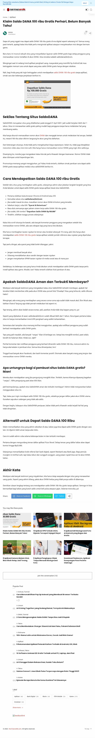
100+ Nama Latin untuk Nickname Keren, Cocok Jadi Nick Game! (44, 635)
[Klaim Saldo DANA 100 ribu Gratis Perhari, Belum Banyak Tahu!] (17, 520)
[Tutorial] (26, 592)
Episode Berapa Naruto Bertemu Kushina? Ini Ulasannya (41, 680)
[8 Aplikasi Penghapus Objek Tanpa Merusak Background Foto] (47, 547)
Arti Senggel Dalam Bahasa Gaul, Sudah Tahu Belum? (40, 662)
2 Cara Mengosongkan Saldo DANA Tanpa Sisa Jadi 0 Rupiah (43, 617)
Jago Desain (50, 729)
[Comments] (85, 33)
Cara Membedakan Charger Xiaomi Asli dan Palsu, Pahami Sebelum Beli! (48, 626)
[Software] (21, 650)
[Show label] (18, 707)
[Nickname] (21, 632)
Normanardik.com (15, 729)
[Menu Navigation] (4, 10)
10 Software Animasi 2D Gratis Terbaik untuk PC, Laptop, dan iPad (45, 653)
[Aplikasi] (20, 641)
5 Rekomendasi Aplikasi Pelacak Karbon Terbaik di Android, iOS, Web (46, 644)
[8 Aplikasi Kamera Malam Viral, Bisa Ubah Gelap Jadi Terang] (17, 547)
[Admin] (10, 32)
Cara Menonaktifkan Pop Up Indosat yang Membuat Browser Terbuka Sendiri (47, 595)
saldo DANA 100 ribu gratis (64, 72)
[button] (86, 10)
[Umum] (20, 606)
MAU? (85, 3)
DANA (42, 135)
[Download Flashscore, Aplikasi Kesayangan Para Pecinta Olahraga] (78, 547)
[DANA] (20, 614)
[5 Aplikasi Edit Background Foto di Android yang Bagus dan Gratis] (78, 520)
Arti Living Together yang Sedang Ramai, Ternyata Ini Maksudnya (45, 608)
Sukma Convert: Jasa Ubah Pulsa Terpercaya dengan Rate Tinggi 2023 (47, 671)
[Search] (91, 10)
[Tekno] (20, 623)
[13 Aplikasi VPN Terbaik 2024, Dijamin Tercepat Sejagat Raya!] (47, 520)
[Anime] (20, 677)
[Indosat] (21, 592)
